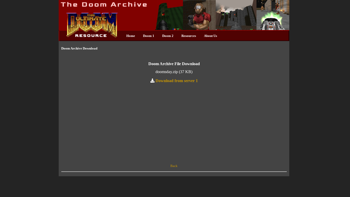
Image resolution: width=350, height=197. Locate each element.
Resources (188, 36)
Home (130, 36)
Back (174, 166)
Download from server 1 (177, 80)
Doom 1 (148, 36)
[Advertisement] (174, 124)
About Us (210, 36)
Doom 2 (167, 36)
